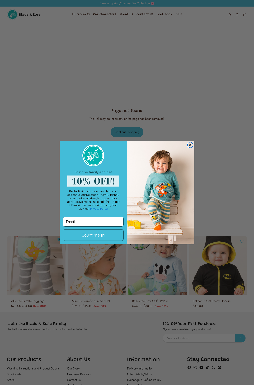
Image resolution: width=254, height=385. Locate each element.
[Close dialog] (190, 145)
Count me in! (93, 235)
